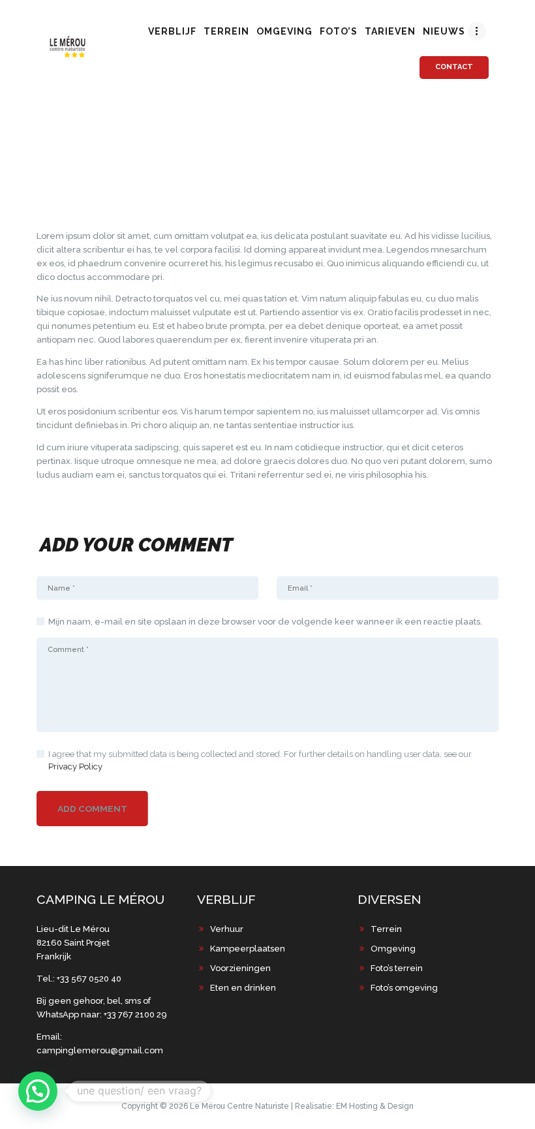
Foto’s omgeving (404, 988)
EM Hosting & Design (375, 1106)
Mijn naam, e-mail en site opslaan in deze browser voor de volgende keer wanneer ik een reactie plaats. (265, 621)
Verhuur (226, 929)
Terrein (386, 929)
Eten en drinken (243, 988)
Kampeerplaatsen (247, 948)
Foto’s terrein (397, 968)
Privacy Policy (75, 766)
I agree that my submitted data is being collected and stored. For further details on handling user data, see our (260, 760)
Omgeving (393, 948)
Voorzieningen (240, 968)
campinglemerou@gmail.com (100, 1050)
